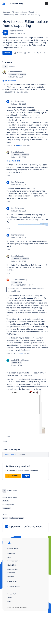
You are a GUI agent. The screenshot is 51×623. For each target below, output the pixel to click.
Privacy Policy (12, 594)
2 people (19, 354)
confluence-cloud (16, 518)
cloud (5, 518)
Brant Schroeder (15, 72)
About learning (12, 569)
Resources (11, 573)
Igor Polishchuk (16, 31)
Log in (6, 454)
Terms (9, 597)
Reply (4, 441)
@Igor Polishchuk (9, 80)
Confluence (22, 12)
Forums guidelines (13, 561)
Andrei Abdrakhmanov (20, 360)
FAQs (9, 557)
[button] (27, 224)
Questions (33, 12)
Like (8, 145)
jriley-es (19, 145)
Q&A (15, 12)
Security (10, 601)
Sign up (14, 454)
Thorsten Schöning (19, 280)
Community (17, 3)
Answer (7, 52)
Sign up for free (13, 476)
